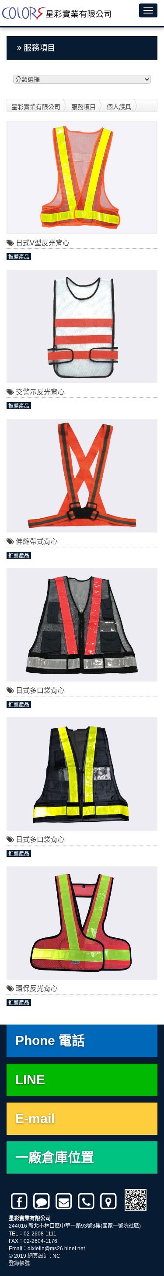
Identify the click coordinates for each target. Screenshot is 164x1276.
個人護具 (119, 106)
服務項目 (83, 106)
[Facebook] (20, 1201)
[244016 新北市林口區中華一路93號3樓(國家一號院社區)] (109, 1201)
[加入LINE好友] (42, 1201)
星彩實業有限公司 (35, 106)
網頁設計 (38, 1256)
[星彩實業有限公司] (56, 13)
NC (56, 1256)
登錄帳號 (19, 1263)
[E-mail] (64, 1201)
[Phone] (87, 1201)
